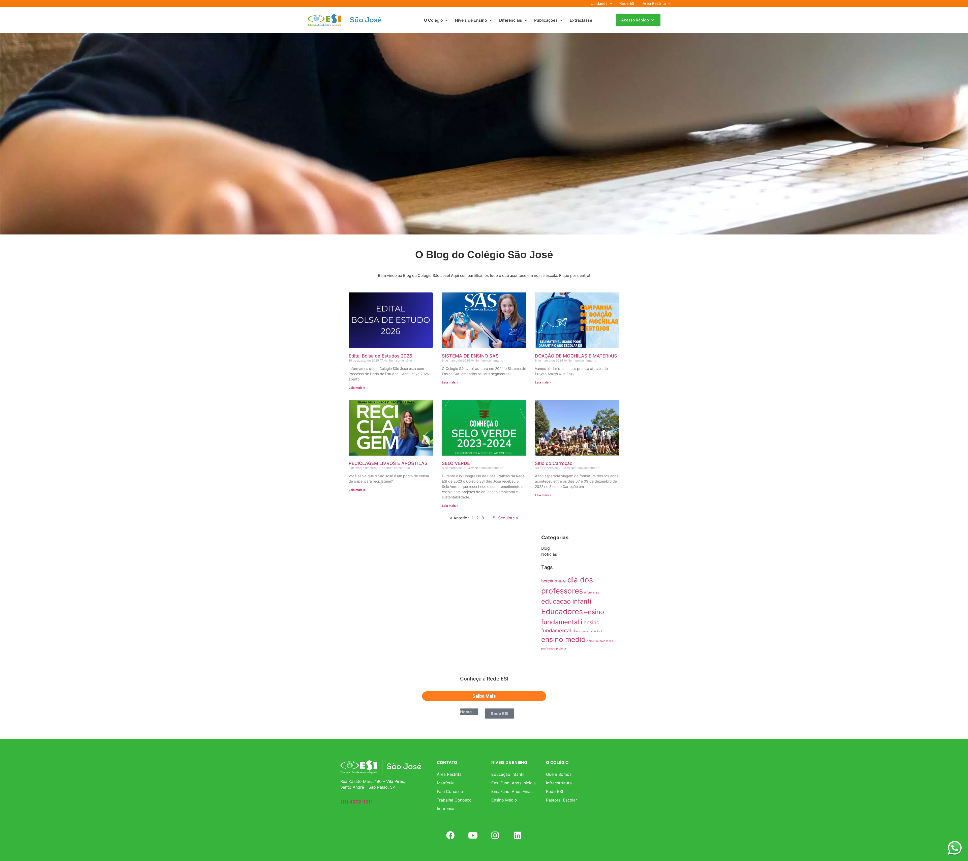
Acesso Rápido (635, 20)
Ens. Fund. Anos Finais (512, 791)
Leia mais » (357, 388)
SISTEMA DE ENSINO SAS (470, 356)
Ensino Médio (504, 800)
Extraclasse (581, 20)
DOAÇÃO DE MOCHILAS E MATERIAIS (576, 356)
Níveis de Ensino (471, 20)
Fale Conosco (450, 791)
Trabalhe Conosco (454, 800)
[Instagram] (495, 835)
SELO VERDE (456, 463)
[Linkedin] (517, 835)
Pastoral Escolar (561, 800)
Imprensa (445, 808)
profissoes (548, 648)
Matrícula (446, 782)
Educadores (562, 611)
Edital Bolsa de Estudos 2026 (380, 356)
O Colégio (433, 20)
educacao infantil (567, 601)
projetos (561, 648)
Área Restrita (654, 3)
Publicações (546, 20)
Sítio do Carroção (553, 463)
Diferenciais (510, 20)
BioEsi (562, 581)
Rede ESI (627, 3)
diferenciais (591, 592)
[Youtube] (473, 835)
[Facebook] (450, 835)
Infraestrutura (559, 782)
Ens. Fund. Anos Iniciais (513, 782)
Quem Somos (558, 774)
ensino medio (563, 639)
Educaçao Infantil (507, 774)
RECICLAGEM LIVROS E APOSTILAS (388, 463)
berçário (549, 580)
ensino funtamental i (589, 631)
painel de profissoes (600, 641)
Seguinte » (508, 517)
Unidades (599, 3)
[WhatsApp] (955, 848)
